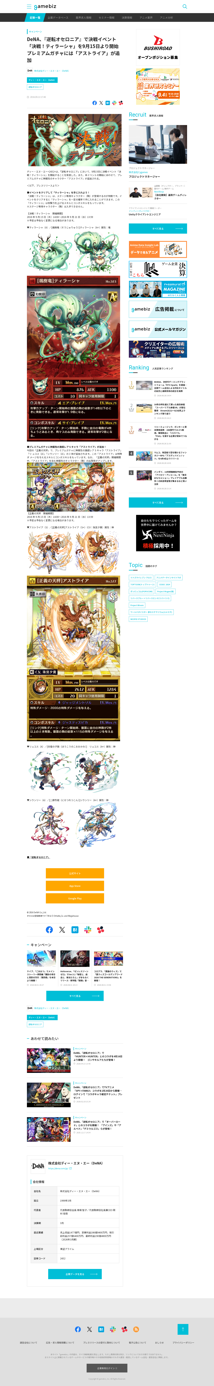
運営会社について (28, 1342)
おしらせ (159, 1342)
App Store (75, 886)
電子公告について (137, 1342)
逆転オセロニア (35, 87)
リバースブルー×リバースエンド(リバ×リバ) (149, 598)
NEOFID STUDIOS (138, 619)
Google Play (75, 898)
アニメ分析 (166, 17)
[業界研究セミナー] (158, 86)
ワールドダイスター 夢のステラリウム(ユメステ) (151, 612)
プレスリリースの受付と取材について (101, 1342)
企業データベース (58, 17)
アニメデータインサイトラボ (168, 577)
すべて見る (75, 996)
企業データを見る (75, 1274)
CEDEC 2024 (164, 584)
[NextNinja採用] (158, 533)
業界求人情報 (83, 17)
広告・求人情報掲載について (60, 1342)
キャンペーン (35, 31)
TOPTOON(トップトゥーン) (142, 584)
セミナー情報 (106, 17)
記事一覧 (35, 17)
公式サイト (75, 873)
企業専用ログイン (106, 1368)
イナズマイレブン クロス (141, 577)
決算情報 (127, 17)
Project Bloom (137, 605)
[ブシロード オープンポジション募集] (158, 47)
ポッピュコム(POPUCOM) (141, 591)
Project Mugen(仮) (165, 591)
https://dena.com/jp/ (58, 1168)
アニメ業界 (146, 17)
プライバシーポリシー (183, 1342)
